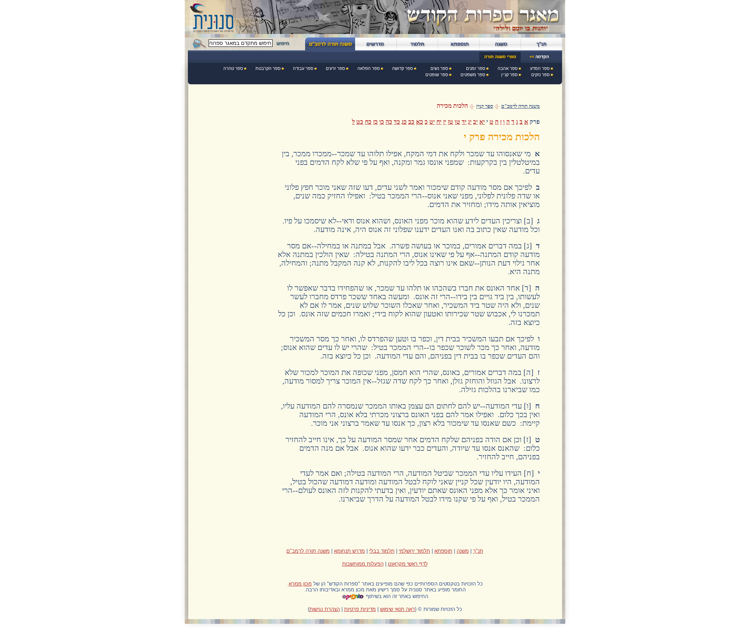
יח (438, 121)
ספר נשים (439, 68)
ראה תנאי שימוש (397, 609)
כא (419, 121)
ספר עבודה (303, 68)
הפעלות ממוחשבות (363, 564)
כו (381, 121)
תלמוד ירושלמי (414, 551)
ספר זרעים (335, 68)
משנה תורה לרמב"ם (520, 106)
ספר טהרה (233, 68)
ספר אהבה (508, 68)
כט (359, 121)
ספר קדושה (402, 68)
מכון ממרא (300, 584)
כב (411, 121)
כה (389, 121)
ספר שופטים (436, 74)
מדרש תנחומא (349, 551)
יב (475, 121)
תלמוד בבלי (382, 551)
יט (432, 121)
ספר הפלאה (368, 68)
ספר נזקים (540, 74)
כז (375, 121)
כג (404, 121)
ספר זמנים (475, 68)
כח (368, 121)
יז (444, 121)
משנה (463, 551)
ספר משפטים (473, 74)
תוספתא (443, 551)
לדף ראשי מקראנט (408, 564)
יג (469, 121)
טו (457, 121)
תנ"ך (478, 551)
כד (397, 121)
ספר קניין (509, 74)
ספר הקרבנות (267, 68)
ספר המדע (540, 68)
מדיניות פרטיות (360, 609)
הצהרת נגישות (324, 609)
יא (482, 121)
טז (450, 121)
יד (464, 121)
